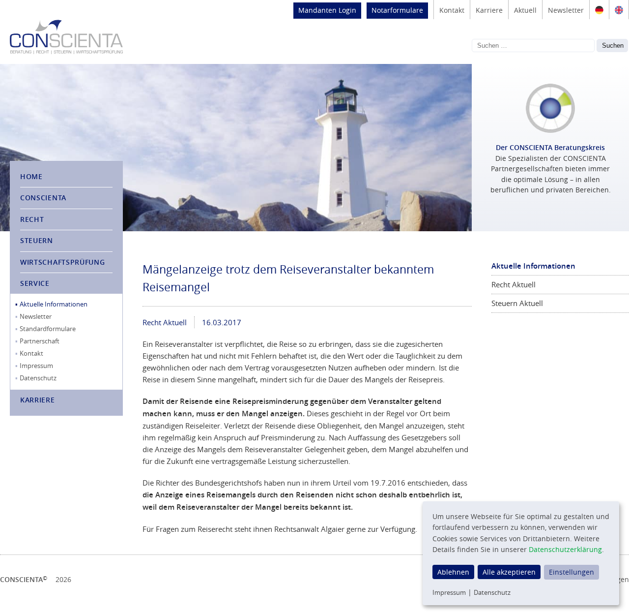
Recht (32, 219)
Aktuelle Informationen (53, 304)
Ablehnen (453, 572)
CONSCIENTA (43, 197)
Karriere (489, 10)
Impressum (36, 365)
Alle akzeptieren (509, 572)
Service (35, 283)
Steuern (36, 240)
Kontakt (451, 10)
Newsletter (566, 10)
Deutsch (599, 10)
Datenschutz (38, 377)
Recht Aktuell (165, 322)
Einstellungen (571, 572)
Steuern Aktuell (517, 303)
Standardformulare (48, 328)
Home (31, 176)
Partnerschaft (39, 341)
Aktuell (525, 10)
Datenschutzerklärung (565, 549)
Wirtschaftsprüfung (62, 262)
